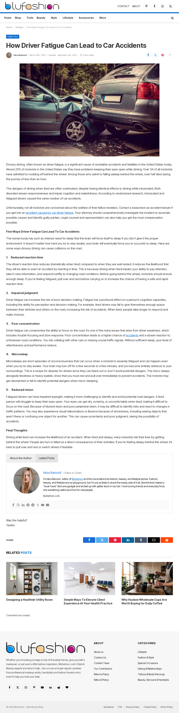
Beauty (41, 17)
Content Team (101, 663)
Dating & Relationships (150, 668)
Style (54, 17)
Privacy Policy (132, 707)
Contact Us (100, 657)
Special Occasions (148, 663)
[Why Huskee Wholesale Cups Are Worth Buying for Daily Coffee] (147, 578)
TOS (120, 707)
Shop (18, 17)
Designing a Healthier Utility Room (29, 599)
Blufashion (77, 478)
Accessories (86, 17)
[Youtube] (42, 505)
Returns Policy (101, 674)
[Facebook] (13, 505)
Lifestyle (68, 17)
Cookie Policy (150, 707)
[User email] (47, 505)
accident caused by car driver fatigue (49, 212)
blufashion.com (51, 495)
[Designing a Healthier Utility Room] (32, 578)
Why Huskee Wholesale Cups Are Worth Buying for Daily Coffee (144, 601)
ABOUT (136, 6)
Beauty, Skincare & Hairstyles (153, 679)
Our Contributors (103, 668)
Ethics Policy (167, 707)
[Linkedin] (23, 505)
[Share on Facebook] (148, 55)
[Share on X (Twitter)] (155, 55)
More (102, 17)
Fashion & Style (146, 657)
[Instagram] (18, 505)
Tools (30, 17)
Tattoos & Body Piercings (151, 674)
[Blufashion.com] (32, 6)
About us (98, 651)
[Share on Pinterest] (162, 55)
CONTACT (123, 6)
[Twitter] (37, 505)
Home (7, 17)
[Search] (172, 18)
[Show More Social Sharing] (170, 55)
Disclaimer (109, 707)
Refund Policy (101, 679)
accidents (132, 335)
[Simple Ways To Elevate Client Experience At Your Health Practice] (89, 578)
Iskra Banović (20, 55)
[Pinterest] (28, 505)
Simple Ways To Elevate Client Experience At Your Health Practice (88, 601)
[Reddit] (32, 505)
